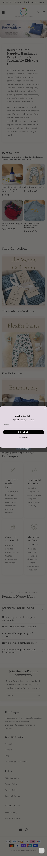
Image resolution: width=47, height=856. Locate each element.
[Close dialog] (45, 408)
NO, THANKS (23, 437)
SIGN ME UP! (23, 432)
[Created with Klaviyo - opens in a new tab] (23, 449)
